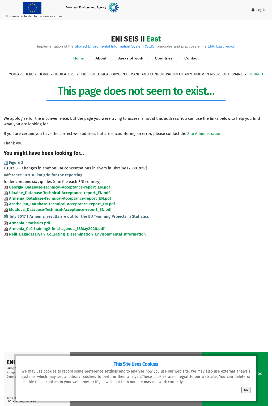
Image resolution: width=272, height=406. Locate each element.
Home (78, 58)
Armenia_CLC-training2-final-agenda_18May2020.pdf (56, 228)
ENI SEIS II (136, 39)
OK (246, 390)
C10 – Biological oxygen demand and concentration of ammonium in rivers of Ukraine (162, 74)
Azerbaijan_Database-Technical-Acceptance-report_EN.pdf (62, 204)
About (101, 58)
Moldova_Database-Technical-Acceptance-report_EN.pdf (60, 209)
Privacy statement (26, 401)
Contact (191, 58)
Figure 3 (16, 162)
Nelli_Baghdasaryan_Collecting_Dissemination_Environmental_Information (77, 234)
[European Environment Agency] (94, 7)
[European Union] (34, 7)
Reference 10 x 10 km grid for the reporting (43, 175)
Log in (261, 10)
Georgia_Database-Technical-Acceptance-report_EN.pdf (59, 187)
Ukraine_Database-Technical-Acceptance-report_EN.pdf (59, 192)
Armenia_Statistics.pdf (29, 223)
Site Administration (204, 133)
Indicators (65, 74)
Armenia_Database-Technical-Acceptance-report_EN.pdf (60, 198)
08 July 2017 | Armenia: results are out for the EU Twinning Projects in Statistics (76, 216)
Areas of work (130, 58)
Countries (164, 58)
